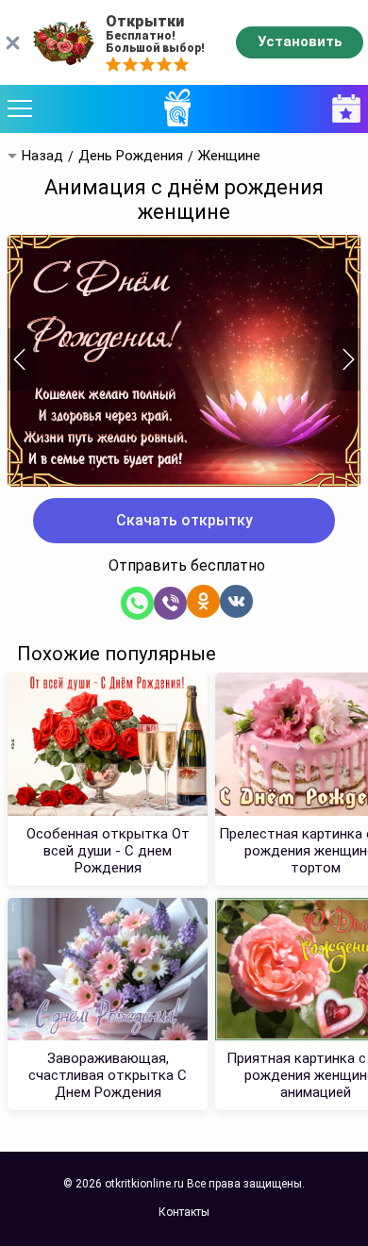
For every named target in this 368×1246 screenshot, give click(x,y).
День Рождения (130, 156)
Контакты (184, 1212)
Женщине (229, 156)
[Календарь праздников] (341, 109)
